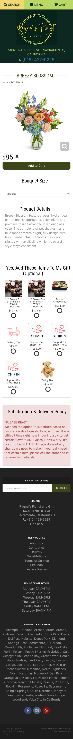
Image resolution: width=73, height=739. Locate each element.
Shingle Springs (17, 691)
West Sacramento (20, 695)
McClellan (60, 664)
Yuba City (35, 699)
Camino (20, 634)
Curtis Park (51, 634)
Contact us (36, 547)
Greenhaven (49, 656)
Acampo (12, 630)
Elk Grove (31, 647)
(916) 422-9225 (38, 59)
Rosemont (25, 686)
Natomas (33, 669)
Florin (7, 651)
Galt (66, 651)
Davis (65, 634)
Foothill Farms (35, 651)
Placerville (29, 678)
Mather (46, 664)
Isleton (21, 660)
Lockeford (24, 664)
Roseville (41, 686)
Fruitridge (54, 651)
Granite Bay (31, 656)
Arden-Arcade (56, 630)
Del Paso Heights (20, 638)
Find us (35, 524)
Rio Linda (61, 682)
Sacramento (57, 686)
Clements (35, 634)
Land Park (35, 660)
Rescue (48, 682)
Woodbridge (56, 695)
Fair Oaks (60, 647)
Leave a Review (36, 569)
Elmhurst (45, 647)
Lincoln (49, 660)
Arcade (39, 630)
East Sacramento (33, 643)
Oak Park (55, 673)
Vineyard (60, 691)
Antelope (26, 630)
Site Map (36, 565)
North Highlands (54, 669)
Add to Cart (36, 165)
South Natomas (41, 691)
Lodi (36, 664)
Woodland (20, 699)
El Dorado (54, 643)
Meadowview (16, 669)
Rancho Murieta (29, 682)
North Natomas (21, 673)
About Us (36, 543)
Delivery (36, 552)
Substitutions (36, 556)
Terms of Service (36, 560)
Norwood (41, 673)
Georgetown (12, 656)
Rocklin (11, 686)
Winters (40, 695)
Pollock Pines (47, 678)
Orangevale (12, 678)
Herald (64, 656)
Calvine (8, 634)
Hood (11, 660)
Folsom (18, 651)
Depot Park (42, 638)
